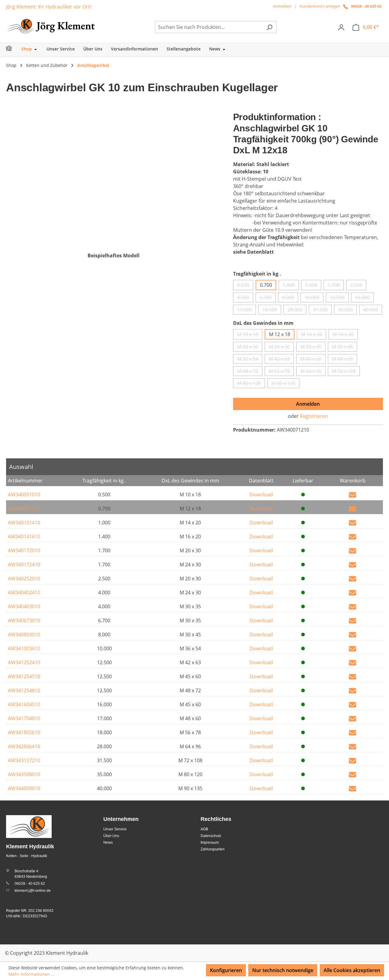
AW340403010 (24, 606)
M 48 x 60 (344, 360)
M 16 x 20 (345, 335)
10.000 (314, 298)
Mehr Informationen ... (32, 974)
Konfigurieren (226, 970)
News (108, 842)
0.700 (266, 285)
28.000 (296, 310)
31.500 (322, 310)
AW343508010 (24, 774)
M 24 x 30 (281, 347)
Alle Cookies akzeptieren (352, 970)
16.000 (364, 298)
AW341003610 (24, 648)
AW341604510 (24, 704)
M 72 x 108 (346, 372)
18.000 (271, 310)
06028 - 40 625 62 (366, 6)
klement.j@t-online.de (33, 890)
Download (261, 494)
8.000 (290, 298)
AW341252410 (24, 662)
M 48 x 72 (249, 372)
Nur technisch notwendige (282, 970)
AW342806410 (24, 746)
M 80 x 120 (251, 384)
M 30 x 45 (344, 347)
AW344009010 (24, 788)
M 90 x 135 (285, 384)
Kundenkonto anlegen (320, 6)
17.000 (246, 310)
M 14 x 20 (313, 335)
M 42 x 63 (281, 360)
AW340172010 (24, 550)
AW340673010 (24, 620)
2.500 (358, 286)
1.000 (291, 286)
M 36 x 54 (249, 360)
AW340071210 (24, 508)
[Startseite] (12, 49)
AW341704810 (24, 718)
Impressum (210, 842)
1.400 (313, 286)
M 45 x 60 (312, 360)
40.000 (372, 310)
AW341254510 (24, 676)
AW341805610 (24, 732)
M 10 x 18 (249, 335)
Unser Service (115, 829)
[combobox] (209, 27)
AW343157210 (24, 760)
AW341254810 (24, 690)
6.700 (268, 298)
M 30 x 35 (312, 347)
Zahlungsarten (213, 849)
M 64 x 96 (312, 372)
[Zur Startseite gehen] (51, 26)
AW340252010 (24, 578)
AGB (204, 829)
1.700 (336, 286)
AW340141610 (24, 536)
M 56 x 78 (281, 372)
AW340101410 (24, 522)
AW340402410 (24, 592)
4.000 (245, 298)
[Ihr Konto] (341, 27)
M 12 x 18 (279, 334)
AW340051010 (24, 494)
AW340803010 (24, 634)
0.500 (245, 286)
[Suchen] (269, 27)
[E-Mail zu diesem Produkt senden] (352, 494)
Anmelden (282, 6)
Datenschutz (211, 836)
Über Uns (111, 836)
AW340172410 (24, 564)
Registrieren (314, 416)
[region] (113, 177)
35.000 (347, 310)
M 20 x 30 (249, 347)
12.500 (339, 298)
